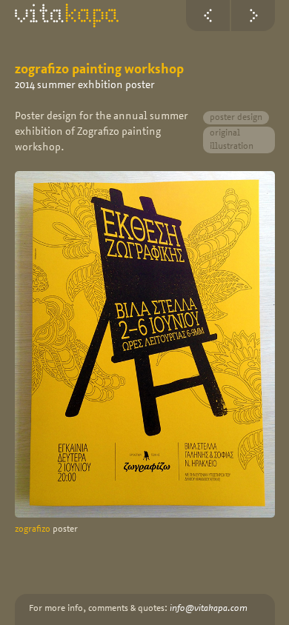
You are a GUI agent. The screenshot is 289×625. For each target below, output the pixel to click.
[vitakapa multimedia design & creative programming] (67, 15)
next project (253, 15)
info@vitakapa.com (209, 608)
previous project (208, 15)
